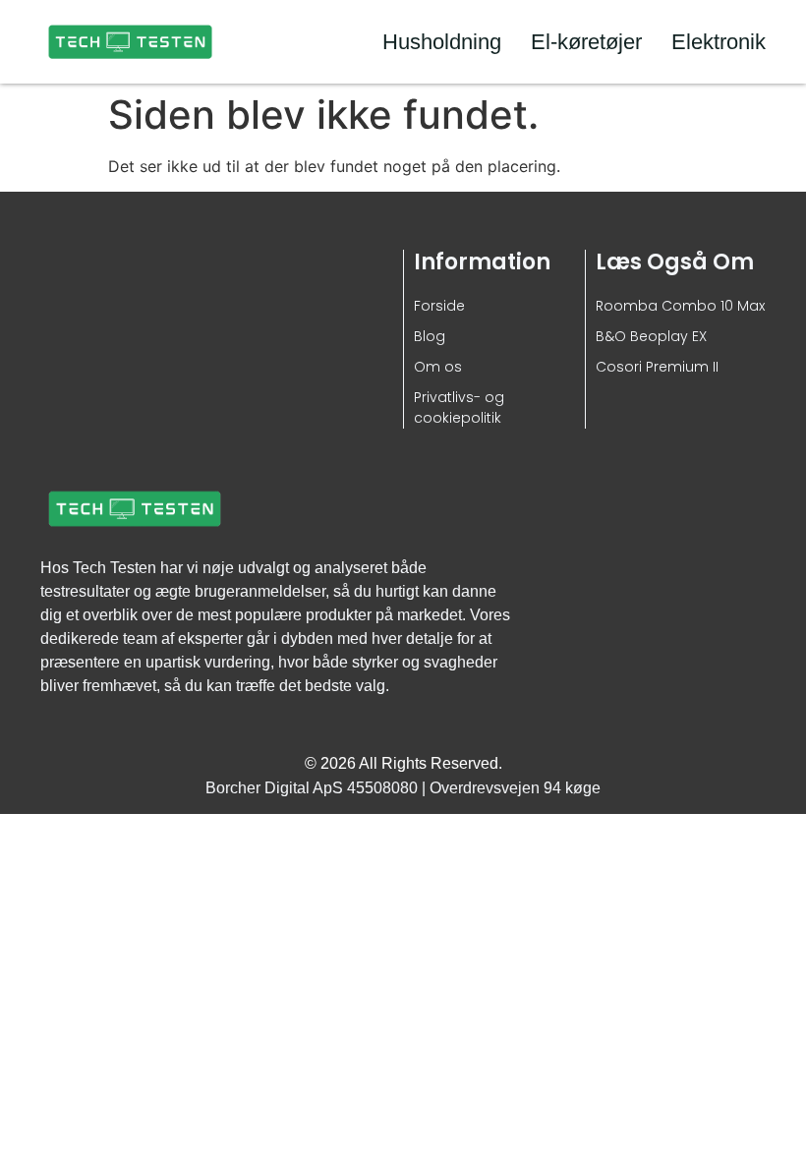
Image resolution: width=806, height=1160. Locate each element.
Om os (438, 367)
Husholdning (441, 41)
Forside (439, 306)
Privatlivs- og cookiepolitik (459, 407)
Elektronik (718, 41)
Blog (429, 336)
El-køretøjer (586, 41)
